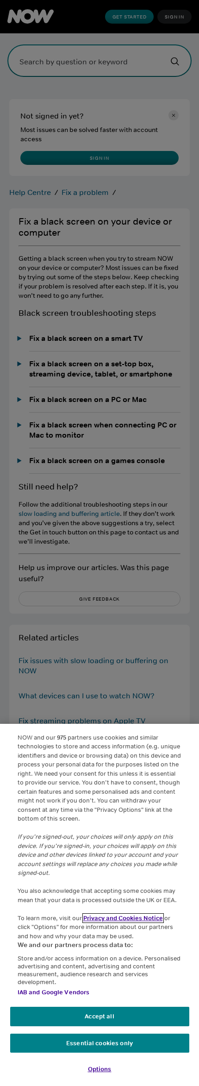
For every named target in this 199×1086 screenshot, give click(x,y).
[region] (99, 905)
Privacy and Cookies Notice (123, 918)
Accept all (99, 1016)
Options (100, 1069)
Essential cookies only (99, 1043)
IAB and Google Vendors (54, 992)
